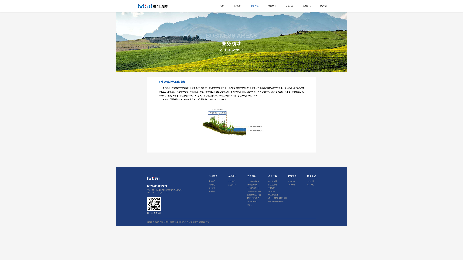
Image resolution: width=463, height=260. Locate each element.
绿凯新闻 (291, 181)
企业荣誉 (212, 191)
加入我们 (310, 185)
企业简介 (212, 181)
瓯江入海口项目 (253, 198)
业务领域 (232, 176)
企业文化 (212, 188)
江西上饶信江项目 (254, 195)
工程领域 (231, 181)
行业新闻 (291, 185)
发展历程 (212, 185)
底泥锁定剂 (272, 181)
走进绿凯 (213, 176)
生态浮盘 (271, 191)
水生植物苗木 (273, 195)
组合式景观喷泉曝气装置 (277, 198)
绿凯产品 (272, 176)
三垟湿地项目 (252, 201)
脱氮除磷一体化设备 (275, 201)
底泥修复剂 (272, 185)
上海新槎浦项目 (253, 181)
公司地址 (310, 181)
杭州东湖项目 (252, 185)
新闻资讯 (292, 176)
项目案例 (251, 176)
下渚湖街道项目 (253, 188)
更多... (249, 205)
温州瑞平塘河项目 (254, 191)
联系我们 (311, 176)
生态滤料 (271, 188)
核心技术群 (232, 185)
